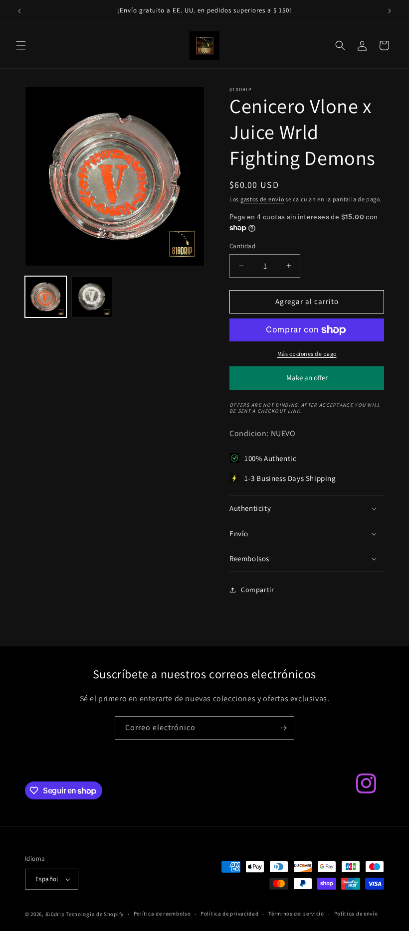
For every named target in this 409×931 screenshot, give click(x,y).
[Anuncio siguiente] (390, 11)
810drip (55, 914)
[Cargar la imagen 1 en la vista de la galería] (45, 296)
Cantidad (242, 246)
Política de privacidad (229, 913)
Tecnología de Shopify (95, 914)
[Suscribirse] (283, 728)
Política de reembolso (162, 913)
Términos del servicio (296, 913)
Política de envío (356, 913)
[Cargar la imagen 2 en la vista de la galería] (92, 296)
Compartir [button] (257, 589)
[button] (21, 45)
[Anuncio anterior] (19, 11)
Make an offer (307, 381)
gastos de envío (262, 199)
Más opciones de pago (307, 353)
